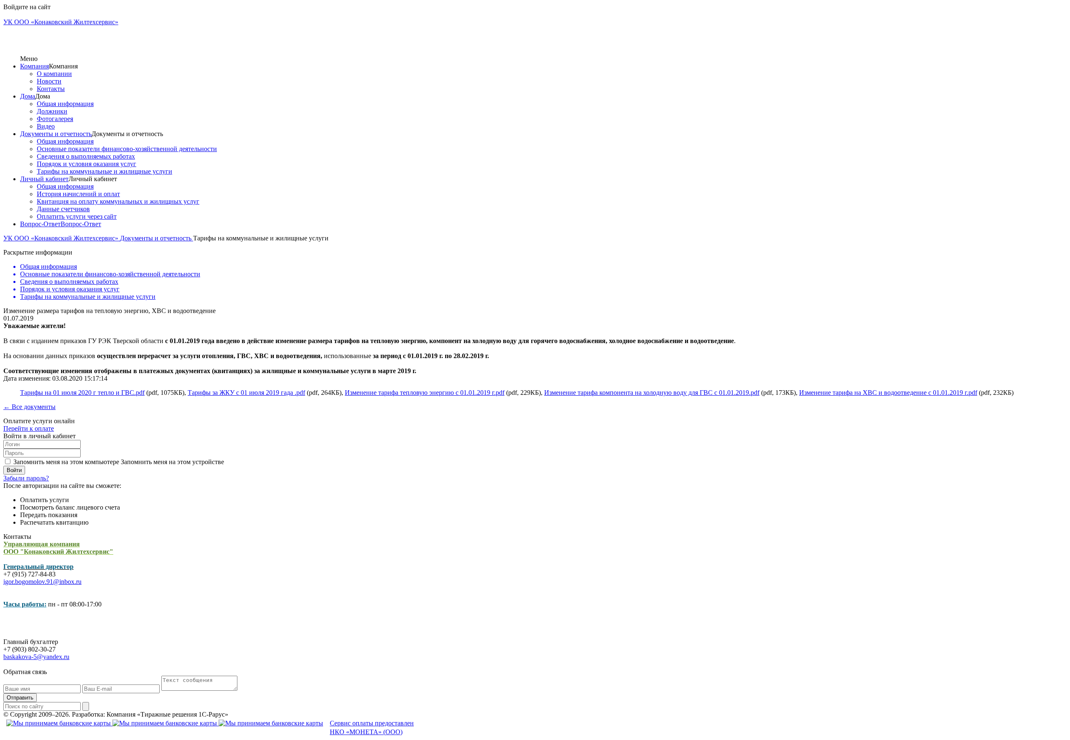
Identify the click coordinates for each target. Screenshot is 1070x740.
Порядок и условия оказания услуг (86, 163)
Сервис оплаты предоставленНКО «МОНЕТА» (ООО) (372, 727)
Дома (27, 96)
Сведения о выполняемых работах (86, 156)
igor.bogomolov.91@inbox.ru (42, 581)
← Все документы (29, 406)
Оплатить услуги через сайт (77, 216)
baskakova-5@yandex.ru (36, 656)
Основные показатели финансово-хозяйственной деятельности (127, 148)
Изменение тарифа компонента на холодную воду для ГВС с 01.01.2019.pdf (651, 392)
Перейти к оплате (28, 428)
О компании (54, 73)
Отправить (20, 698)
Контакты (51, 88)
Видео (46, 126)
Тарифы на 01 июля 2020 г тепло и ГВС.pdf (82, 392)
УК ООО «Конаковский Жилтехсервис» (61, 238)
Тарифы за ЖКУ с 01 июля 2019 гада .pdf (246, 392)
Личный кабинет (44, 178)
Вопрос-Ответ (40, 223)
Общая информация (65, 103)
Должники (52, 111)
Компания (34, 66)
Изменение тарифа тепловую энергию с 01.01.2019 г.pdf (424, 392)
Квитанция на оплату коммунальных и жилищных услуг (118, 201)
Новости (49, 81)
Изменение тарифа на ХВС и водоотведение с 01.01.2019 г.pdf (888, 392)
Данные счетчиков (63, 208)
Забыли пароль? (26, 478)
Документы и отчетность (56, 133)
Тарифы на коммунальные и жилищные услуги (104, 171)
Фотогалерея (55, 118)
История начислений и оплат (78, 193)
